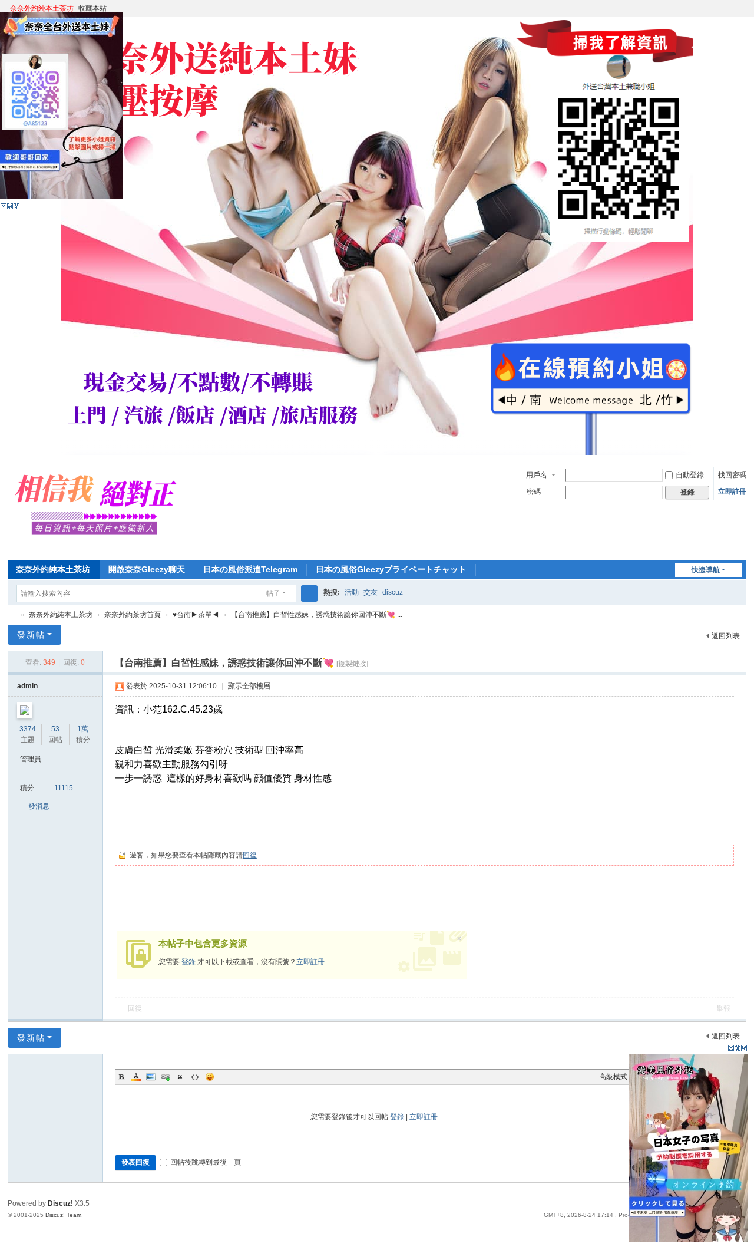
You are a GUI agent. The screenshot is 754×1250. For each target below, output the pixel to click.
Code (195, 1077)
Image (151, 1077)
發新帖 (31, 634)
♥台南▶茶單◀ (196, 615)
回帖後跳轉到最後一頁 (205, 1162)
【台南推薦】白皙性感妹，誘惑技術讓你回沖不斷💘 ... (316, 615)
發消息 (38, 806)
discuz (392, 592)
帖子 (273, 593)
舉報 (723, 1008)
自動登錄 (690, 475)
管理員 (30, 759)
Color (136, 1077)
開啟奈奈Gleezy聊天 (146, 569)
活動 (352, 592)
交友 (370, 592)
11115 (63, 788)
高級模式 (613, 1077)
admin (27, 686)
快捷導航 (706, 570)
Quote (180, 1077)
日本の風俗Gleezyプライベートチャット (391, 569)
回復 (250, 855)
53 (55, 729)
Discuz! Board (12, 615)
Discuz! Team (63, 1215)
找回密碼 (732, 475)
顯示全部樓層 (249, 686)
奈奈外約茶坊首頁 (132, 615)
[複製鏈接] (352, 663)
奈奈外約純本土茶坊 (42, 8)
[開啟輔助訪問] (730, 8)
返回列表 (726, 636)
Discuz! (60, 1203)
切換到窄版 (741, 13)
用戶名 (536, 475)
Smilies (210, 1077)
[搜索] (309, 593)
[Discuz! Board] (101, 547)
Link (165, 1077)
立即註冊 (732, 491)
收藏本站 (92, 8)
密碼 (534, 491)
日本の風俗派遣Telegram (250, 569)
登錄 (188, 962)
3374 (27, 729)
